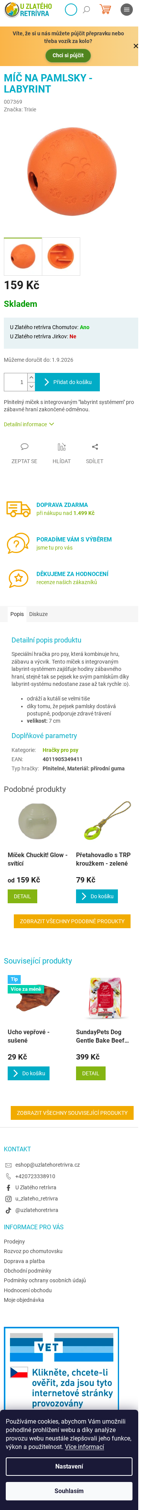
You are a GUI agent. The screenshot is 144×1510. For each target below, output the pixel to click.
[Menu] (126, 9)
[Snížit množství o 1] (31, 386)
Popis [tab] (17, 614)
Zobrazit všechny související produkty (72, 1113)
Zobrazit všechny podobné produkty (72, 921)
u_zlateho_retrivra (36, 1198)
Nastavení (69, 1466)
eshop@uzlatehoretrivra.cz (47, 1165)
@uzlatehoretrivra (36, 1210)
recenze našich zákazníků (66, 582)
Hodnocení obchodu (28, 1290)
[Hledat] (86, 9)
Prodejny (14, 1241)
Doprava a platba (24, 1261)
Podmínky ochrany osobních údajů (45, 1280)
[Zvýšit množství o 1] (31, 377)
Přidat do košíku (72, 382)
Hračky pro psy (60, 750)
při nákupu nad (65, 513)
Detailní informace (25, 424)
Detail (90, 1073)
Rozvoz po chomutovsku (33, 1251)
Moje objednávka (24, 1300)
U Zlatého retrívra (35, 1187)
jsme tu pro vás (54, 548)
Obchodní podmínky (27, 1271)
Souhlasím (69, 1491)
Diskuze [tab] (38, 614)
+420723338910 (35, 1176)
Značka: (20, 109)
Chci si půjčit (68, 55)
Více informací (84, 1446)
